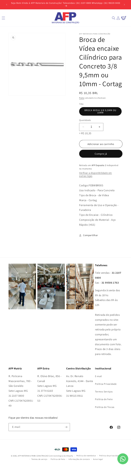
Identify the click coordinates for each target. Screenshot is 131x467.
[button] (113, 18)
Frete (81, 98)
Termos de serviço (39, 459)
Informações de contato (79, 459)
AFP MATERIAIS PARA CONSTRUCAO (33, 456)
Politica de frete (104, 399)
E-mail (98, 376)
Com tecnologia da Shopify (61, 456)
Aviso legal (98, 459)
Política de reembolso (86, 455)
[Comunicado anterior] (6, 4)
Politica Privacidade (106, 383)
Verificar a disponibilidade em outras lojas (95, 174)
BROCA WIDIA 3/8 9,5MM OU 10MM (100, 111)
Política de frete (58, 459)
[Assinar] (66, 427)
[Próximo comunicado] (124, 4)
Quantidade (85, 120)
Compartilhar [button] (90, 235)
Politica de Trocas (104, 407)
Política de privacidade (109, 455)
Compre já (101, 153)
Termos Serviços (104, 391)
